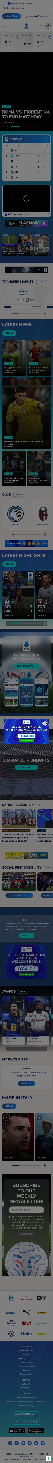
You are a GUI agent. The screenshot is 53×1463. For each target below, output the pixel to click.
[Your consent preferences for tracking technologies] (48, 1458)
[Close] (44, 723)
